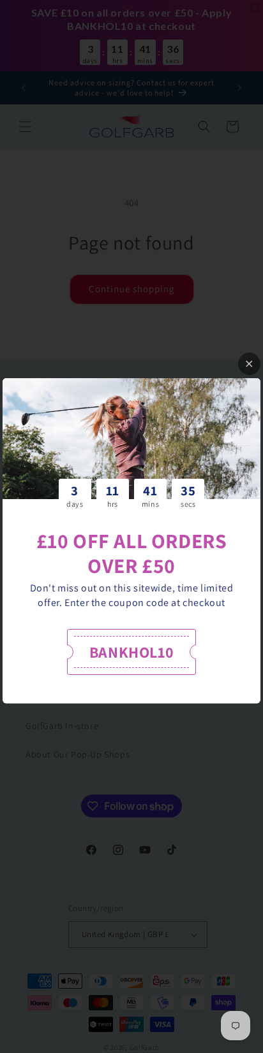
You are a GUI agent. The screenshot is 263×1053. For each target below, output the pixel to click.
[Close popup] (249, 364)
